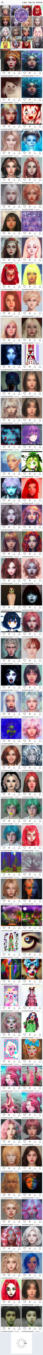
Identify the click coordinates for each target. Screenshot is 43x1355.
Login (24, 2)
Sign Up (31, 2)
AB (2, 2)
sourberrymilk (7, 76)
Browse (39, 2)
